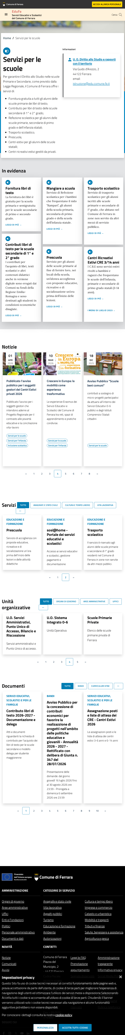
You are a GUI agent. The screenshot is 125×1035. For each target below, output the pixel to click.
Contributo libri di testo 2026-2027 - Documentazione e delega (20, 717)
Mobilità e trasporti (97, 919)
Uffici (5, 913)
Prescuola (54, 257)
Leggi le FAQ (78, 957)
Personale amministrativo (18, 932)
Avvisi (5, 970)
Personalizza (45, 1027)
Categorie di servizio (59, 890)
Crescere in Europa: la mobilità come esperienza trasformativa (61, 387)
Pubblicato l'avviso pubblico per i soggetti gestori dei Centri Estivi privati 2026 (21, 387)
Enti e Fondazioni (13, 919)
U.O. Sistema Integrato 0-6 (57, 620)
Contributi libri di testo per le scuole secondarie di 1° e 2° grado (19, 251)
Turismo (48, 919)
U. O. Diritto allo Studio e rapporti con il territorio (94, 61)
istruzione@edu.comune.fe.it (91, 83)
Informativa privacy (110, 970)
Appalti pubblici (52, 913)
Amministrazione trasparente (109, 960)
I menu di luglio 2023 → (102, 310)
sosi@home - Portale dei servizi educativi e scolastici (61, 536)
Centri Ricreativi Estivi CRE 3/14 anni (103, 260)
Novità (7, 946)
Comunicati (9, 963)
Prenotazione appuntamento (80, 966)
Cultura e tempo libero (99, 901)
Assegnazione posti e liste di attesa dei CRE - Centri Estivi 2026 (102, 717)
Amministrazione (15, 890)
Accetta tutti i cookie (75, 1027)
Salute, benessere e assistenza (104, 932)
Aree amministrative (15, 907)
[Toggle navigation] (6, 14)
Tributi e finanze (95, 926)
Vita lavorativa (52, 907)
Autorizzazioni (52, 938)
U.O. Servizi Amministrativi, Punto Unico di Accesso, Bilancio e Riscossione (21, 626)
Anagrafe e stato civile (57, 901)
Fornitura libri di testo (18, 190)
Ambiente (49, 932)
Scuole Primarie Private (99, 620)
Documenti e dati (12, 938)
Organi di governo (13, 901)
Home (7, 38)
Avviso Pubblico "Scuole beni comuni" (103, 383)
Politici (6, 926)
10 (97, 811)
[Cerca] (120, 15)
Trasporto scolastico (104, 188)
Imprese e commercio (98, 907)
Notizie (6, 957)
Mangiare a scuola (60, 188)
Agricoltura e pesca (97, 938)
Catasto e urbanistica (98, 913)
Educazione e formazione (59, 926)
